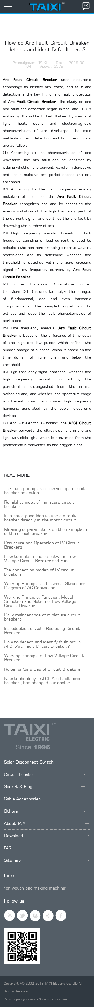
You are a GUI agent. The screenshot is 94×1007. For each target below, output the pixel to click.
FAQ (8, 847)
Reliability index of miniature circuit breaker (39, 504)
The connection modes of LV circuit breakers (39, 572)
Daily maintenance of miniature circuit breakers (42, 617)
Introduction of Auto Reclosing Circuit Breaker (42, 630)
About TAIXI (15, 823)
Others (11, 811)
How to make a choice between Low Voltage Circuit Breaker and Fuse (40, 558)
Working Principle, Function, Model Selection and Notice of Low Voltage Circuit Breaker (40, 601)
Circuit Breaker (19, 774)
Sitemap (12, 860)
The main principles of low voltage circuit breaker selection (44, 490)
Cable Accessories (22, 798)
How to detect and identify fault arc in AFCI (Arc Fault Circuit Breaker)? (42, 644)
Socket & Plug (18, 786)
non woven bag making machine (34, 888)
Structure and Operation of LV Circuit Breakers (42, 545)
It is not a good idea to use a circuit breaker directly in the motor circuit (40, 517)
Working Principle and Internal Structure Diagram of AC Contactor (44, 585)
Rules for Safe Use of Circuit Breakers (42, 669)
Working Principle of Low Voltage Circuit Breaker (44, 657)
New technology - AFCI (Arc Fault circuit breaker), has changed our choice (44, 680)
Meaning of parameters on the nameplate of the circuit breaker (45, 531)
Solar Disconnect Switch (29, 762)
